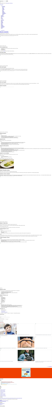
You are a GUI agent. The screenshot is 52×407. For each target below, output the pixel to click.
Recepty (3, 8)
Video (3, 14)
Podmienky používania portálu (3, 401)
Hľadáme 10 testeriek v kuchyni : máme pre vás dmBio (7, 381)
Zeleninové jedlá (2, 30)
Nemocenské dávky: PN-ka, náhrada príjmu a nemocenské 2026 (8, 382)
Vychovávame (2, 20)
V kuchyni (3, 9)
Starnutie (3, 11)
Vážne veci (2, 25)
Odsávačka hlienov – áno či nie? (5, 383)
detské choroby (2, 16)
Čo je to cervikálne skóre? (4, 384)
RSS (2, 403)
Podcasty (2, 22)
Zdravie (2, 21)
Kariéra (2, 24)
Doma (1, 23)
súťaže (1, 18)
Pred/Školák (3, 6)
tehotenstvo (2, 15)
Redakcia (1, 403)
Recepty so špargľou (4, 31)
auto (1, 17)
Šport (2, 10)
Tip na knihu (2, 27)
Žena (2, 7)
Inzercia (3, 403)
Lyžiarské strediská (4, 13)
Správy (2, 28)
